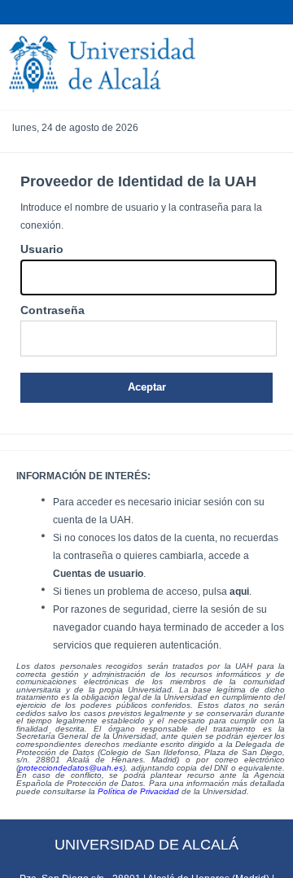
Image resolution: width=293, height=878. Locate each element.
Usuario (41, 249)
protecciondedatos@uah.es (71, 767)
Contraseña (52, 310)
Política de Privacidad (138, 791)
